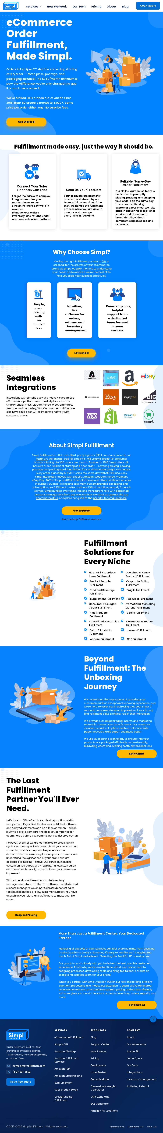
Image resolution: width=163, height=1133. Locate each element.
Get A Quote (148, 5)
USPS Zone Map (100, 1096)
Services (32, 6)
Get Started (26, 122)
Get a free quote (20, 1081)
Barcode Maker (100, 1079)
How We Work (57, 6)
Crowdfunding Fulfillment (63, 1098)
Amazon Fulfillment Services (66, 1060)
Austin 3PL (42, 459)
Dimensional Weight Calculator (103, 1088)
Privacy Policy (117, 1126)
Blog (125, 6)
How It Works (98, 1051)
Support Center (100, 1044)
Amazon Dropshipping (68, 1075)
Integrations (134, 1072)
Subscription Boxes (66, 1089)
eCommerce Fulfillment (68, 1037)
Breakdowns (98, 1065)
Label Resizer (98, 1072)
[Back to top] (153, 1019)
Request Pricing (26, 915)
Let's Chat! (136, 753)
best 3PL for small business (110, 498)
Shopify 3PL (61, 1044)
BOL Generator (100, 1103)
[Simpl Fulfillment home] (10, 6)
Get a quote (81, 510)
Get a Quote (134, 1058)
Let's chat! (81, 353)
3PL (104, 261)
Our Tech (79, 6)
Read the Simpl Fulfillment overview (81, 519)
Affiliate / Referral (138, 1086)
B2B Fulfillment (63, 1082)
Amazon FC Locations (104, 1110)
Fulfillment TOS (136, 1126)
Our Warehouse (136, 1044)
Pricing (96, 6)
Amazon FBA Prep (65, 1051)
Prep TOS (152, 1126)
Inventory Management (141, 1079)
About (111, 6)
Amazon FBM (62, 1068)
